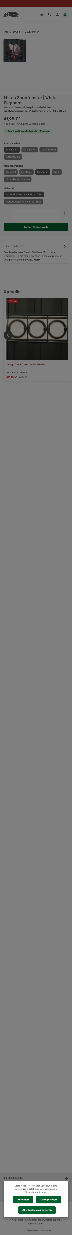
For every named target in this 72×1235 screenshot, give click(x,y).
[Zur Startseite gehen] (11, 14)
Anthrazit (11, 172)
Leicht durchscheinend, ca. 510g (24, 194)
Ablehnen (23, 1199)
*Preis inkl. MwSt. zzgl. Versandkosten (24, 123)
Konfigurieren (48, 1199)
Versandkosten (35, 1223)
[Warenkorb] (65, 14)
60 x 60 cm (12, 149)
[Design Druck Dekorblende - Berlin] (37, 329)
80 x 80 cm (29, 149)
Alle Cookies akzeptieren (37, 1210)
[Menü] (41, 14)
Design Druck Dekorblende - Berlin (25, 364)
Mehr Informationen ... (36, 1192)
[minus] (8, 213)
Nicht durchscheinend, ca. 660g (23, 201)
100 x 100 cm (13, 156)
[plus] (64, 213)
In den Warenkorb (36, 227)
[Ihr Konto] (57, 14)
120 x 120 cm (48, 149)
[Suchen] (49, 14)
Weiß (56, 172)
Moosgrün (42, 172)
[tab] (35, 252)
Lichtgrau (26, 172)
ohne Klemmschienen (18, 179)
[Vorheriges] (8, 335)
